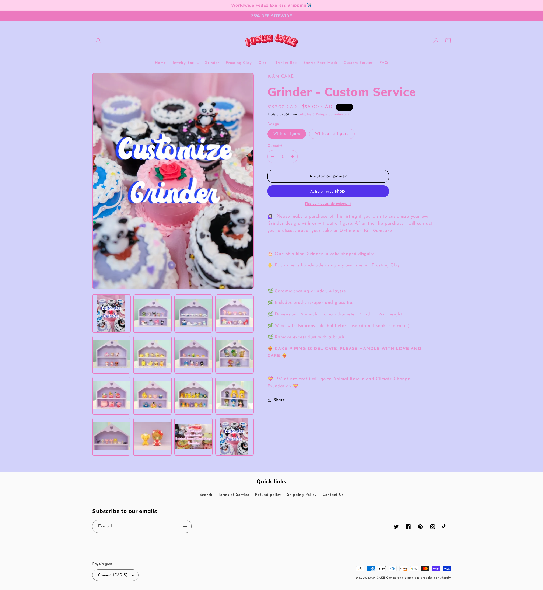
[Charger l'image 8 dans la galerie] (234, 355)
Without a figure (332, 134)
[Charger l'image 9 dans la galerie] (111, 396)
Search (206, 495)
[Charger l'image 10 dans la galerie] (152, 396)
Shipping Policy (302, 495)
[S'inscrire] (185, 526)
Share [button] (279, 400)
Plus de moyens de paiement (328, 203)
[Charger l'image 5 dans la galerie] (111, 355)
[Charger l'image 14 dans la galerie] (152, 437)
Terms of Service (233, 495)
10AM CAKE (376, 577)
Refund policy (268, 495)
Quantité (275, 146)
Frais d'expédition (282, 114)
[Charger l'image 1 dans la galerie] (111, 313)
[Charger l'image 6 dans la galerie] (152, 355)
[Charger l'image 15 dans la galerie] (193, 437)
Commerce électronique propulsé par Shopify (418, 577)
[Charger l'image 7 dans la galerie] (193, 355)
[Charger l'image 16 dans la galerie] (234, 437)
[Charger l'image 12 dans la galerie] (234, 396)
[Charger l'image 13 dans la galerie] (111, 437)
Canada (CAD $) (112, 575)
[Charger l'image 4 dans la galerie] (234, 313)
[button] (98, 41)
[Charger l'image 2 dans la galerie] (152, 313)
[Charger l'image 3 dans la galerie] (193, 313)
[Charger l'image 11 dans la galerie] (193, 396)
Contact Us (333, 495)
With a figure (287, 134)
